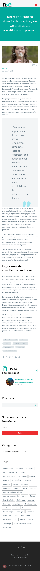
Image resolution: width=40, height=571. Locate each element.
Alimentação (8, 468)
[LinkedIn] (16, 357)
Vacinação (7, 527)
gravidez (31, 500)
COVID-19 (27, 480)
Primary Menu (36, 5)
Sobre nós (14, 555)
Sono (15, 520)
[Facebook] (3, 357)
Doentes (33, 488)
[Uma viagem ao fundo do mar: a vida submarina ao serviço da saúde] (10, 382)
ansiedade (29, 468)
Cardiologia (22, 476)
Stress (22, 520)
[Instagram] (21, 547)
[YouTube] (24, 547)
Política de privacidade (20, 557)
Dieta (25, 488)
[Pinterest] (10, 357)
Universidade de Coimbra (23, 523)
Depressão (7, 488)
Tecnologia (7, 523)
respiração (21, 347)
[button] (31, 370)
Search (35, 405)
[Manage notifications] (4, 566)
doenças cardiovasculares (12, 492)
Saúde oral (7, 520)
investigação (8, 347)
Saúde (16, 516)
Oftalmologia (8, 512)
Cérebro (15, 484)
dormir (24, 496)
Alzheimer (19, 468)
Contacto (26, 555)
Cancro (4, 68)
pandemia (30, 512)
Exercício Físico (8, 500)
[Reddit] (19, 357)
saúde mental (26, 516)
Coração (6, 480)
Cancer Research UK (11, 340)
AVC (4, 472)
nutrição (16, 508)
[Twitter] (7, 357)
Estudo (32, 496)
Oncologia (20, 512)
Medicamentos (30, 504)
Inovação (6, 504)
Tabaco (30, 520)
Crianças (6, 484)
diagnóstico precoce (20, 343)
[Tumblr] (13, 357)
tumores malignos (10, 351)
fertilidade (21, 500)
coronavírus (16, 480)
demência (24, 484)
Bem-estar (13, 472)
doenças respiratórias (11, 496)
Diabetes (17, 488)
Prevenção (7, 516)
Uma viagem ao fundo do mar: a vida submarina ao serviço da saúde (24, 382)
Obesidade (26, 508)
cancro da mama (9, 476)
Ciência (7, 343)
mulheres (6, 508)
